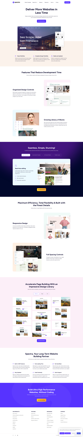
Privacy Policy (63, 416)
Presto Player (15, 418)
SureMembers (15, 420)
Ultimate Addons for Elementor (18, 415)
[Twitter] (15, 435)
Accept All (62, 433)
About (62, 413)
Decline (79, 433)
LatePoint (14, 428)
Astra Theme (15, 413)
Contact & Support (50, 420)
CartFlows (14, 425)
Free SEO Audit (49, 413)
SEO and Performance (35, 415)
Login (48, 418)
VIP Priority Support (50, 422)
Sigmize (14, 422)
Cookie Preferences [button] (64, 422)
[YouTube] (17, 435)
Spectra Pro (33, 413)
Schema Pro (15, 416)
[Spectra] (16, 2)
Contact (62, 420)
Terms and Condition (64, 418)
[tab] (26, 155)
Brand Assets (49, 427)
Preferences (74, 433)
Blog (47, 423)
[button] (37, 2)
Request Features (34, 420)
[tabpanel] (41, 175)
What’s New (49, 415)
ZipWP (14, 427)
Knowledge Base (50, 416)
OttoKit (14, 423)
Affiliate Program (50, 425)
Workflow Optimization (35, 418)
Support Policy (63, 415)
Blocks (32, 416)
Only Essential (68, 433)
